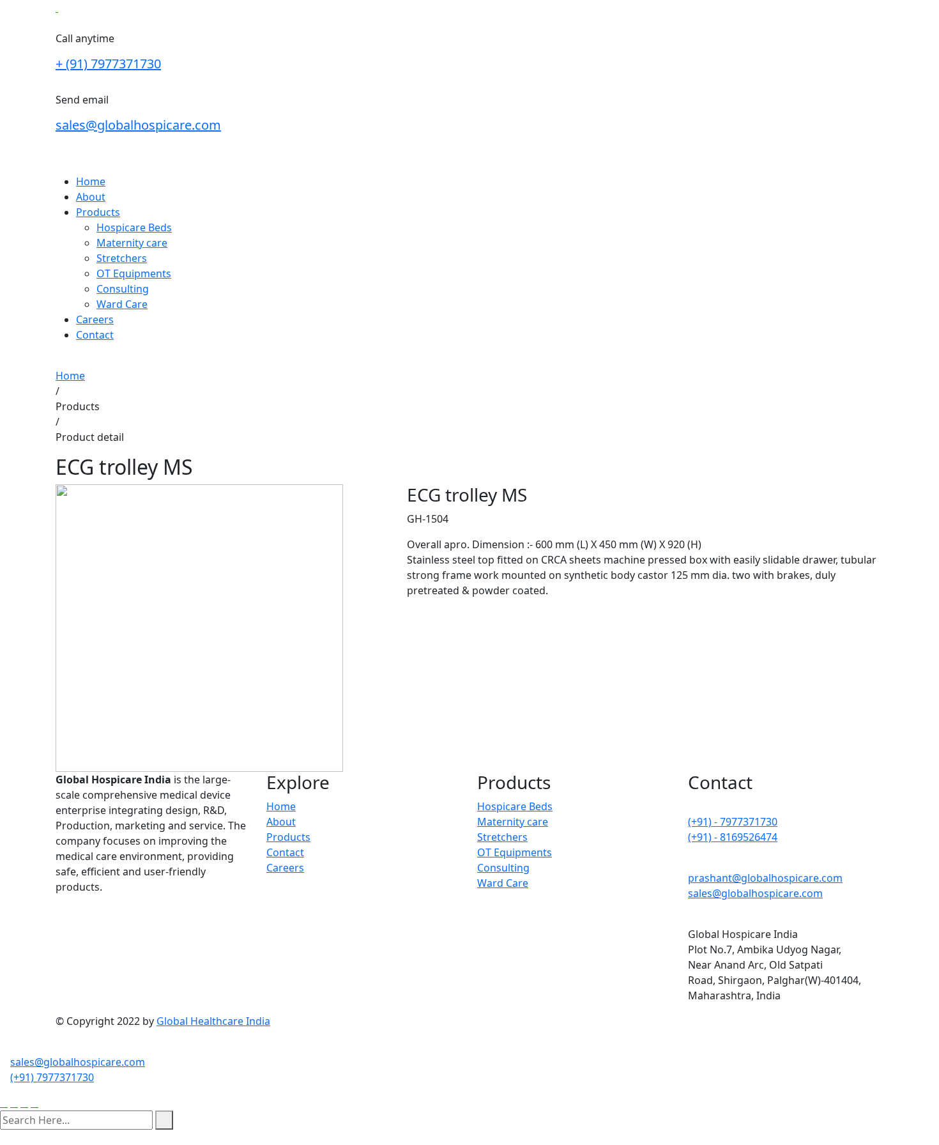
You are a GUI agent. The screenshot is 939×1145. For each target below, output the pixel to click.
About (90, 197)
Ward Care (122, 304)
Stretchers (121, 258)
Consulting (122, 289)
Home (90, 181)
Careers (95, 319)
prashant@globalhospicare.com (765, 878)
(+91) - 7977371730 (732, 822)
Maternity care (131, 243)
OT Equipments (133, 273)
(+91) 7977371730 (52, 1077)
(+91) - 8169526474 (732, 837)
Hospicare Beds (134, 227)
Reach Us (78, 360)
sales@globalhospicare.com (138, 125)
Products (98, 212)
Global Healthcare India (213, 1021)
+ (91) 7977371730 (108, 63)
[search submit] (164, 1120)
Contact (95, 335)
